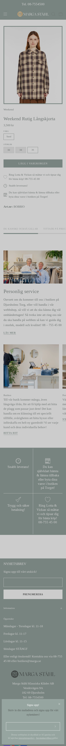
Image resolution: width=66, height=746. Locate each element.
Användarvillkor (44, 738)
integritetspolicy (27, 738)
